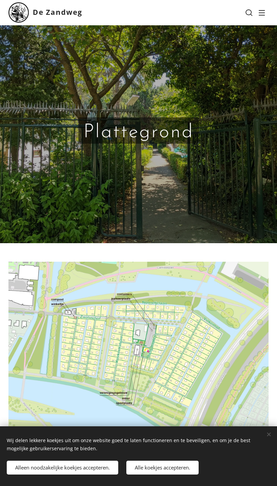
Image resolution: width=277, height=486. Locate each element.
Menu (262, 12)
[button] (248, 12)
